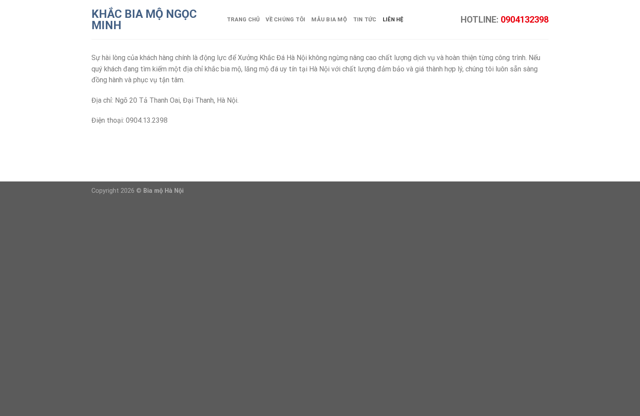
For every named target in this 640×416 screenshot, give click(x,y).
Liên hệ (393, 19)
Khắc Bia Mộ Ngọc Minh (144, 19)
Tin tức (365, 19)
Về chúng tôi (285, 19)
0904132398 (525, 19)
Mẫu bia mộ (329, 19)
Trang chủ (243, 19)
